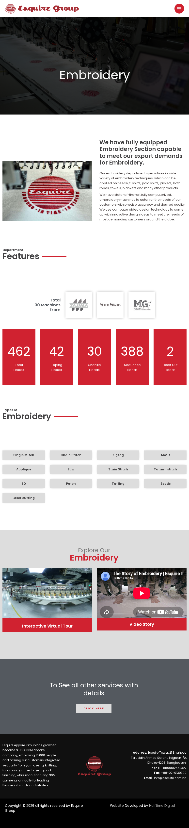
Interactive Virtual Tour (47, 626)
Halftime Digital (162, 805)
